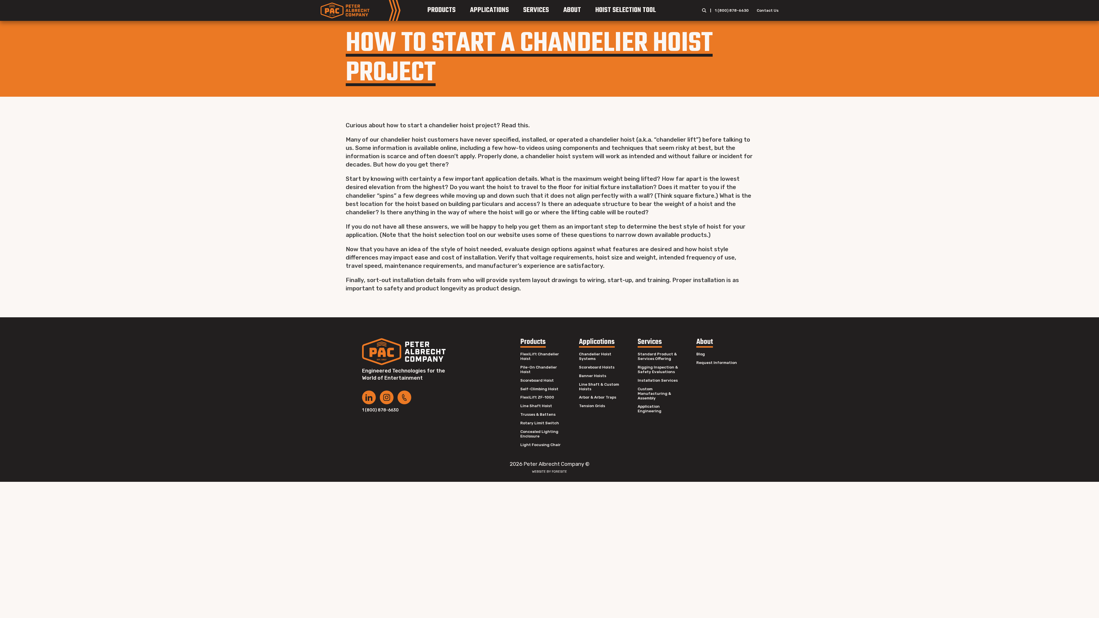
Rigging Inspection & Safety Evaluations (658, 369)
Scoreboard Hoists (596, 367)
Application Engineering (649, 408)
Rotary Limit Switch (539, 423)
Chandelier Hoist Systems (595, 356)
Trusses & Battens (538, 414)
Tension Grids (592, 406)
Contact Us (767, 10)
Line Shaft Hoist (536, 406)
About (572, 10)
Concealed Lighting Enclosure (539, 433)
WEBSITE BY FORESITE (549, 472)
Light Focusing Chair (540, 445)
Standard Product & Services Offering (657, 356)
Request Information (716, 362)
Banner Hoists (592, 376)
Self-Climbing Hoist (539, 389)
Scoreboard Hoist (537, 380)
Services (536, 10)
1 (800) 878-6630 (732, 10)
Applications (489, 10)
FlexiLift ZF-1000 (537, 397)
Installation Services (658, 380)
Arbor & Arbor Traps (597, 397)
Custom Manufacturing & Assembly (654, 393)
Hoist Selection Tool (625, 10)
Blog (700, 354)
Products (441, 10)
